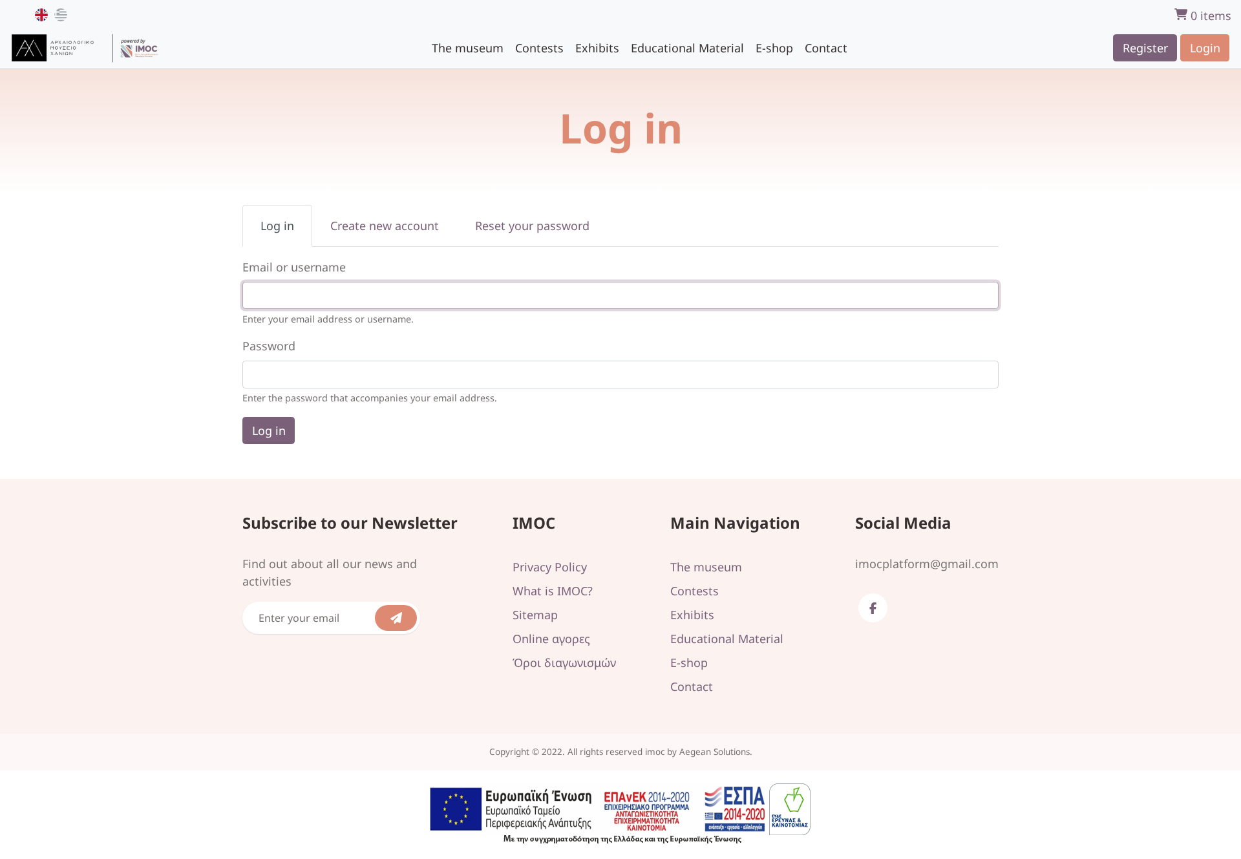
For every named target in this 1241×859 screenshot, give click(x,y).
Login (1205, 47)
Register (1145, 47)
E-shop (774, 47)
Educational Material (687, 47)
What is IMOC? (553, 591)
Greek (60, 14)
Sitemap (535, 614)
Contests (539, 47)
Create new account (384, 225)
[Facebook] (872, 607)
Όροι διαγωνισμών (564, 662)
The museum (468, 47)
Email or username (294, 267)
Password (268, 346)
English (41, 14)
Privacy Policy (550, 567)
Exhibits (597, 47)
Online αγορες (551, 638)
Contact (826, 47)
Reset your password (532, 225)
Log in (286, 232)
